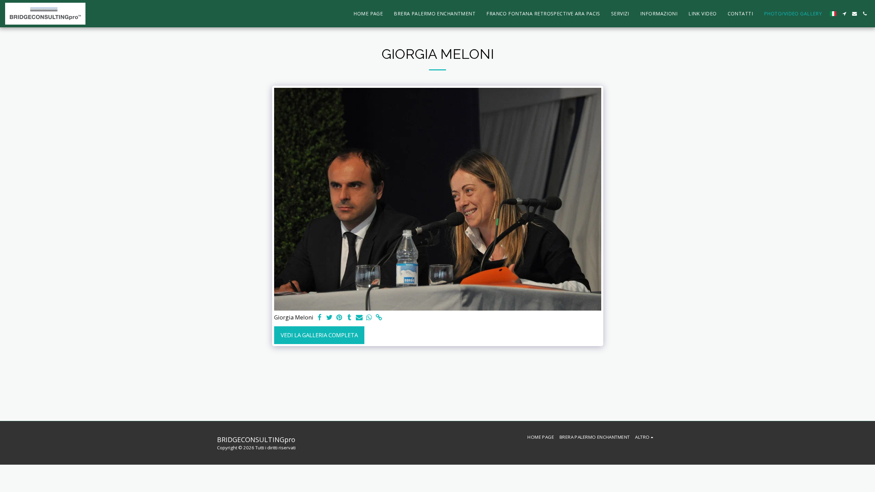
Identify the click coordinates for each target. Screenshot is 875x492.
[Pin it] (339, 318)
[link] (378, 318)
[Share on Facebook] (319, 318)
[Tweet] (329, 318)
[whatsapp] (369, 318)
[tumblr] (349, 318)
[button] (844, 13)
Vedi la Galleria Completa (319, 335)
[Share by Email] (359, 318)
